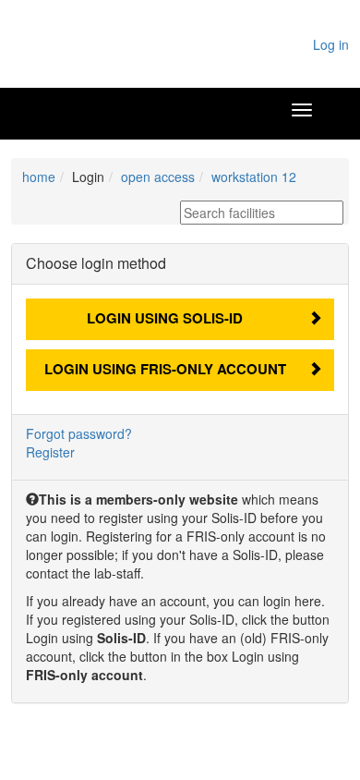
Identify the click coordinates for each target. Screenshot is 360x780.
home (38, 176)
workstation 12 (253, 176)
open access (158, 176)
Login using (165, 318)
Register (50, 452)
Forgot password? (79, 433)
